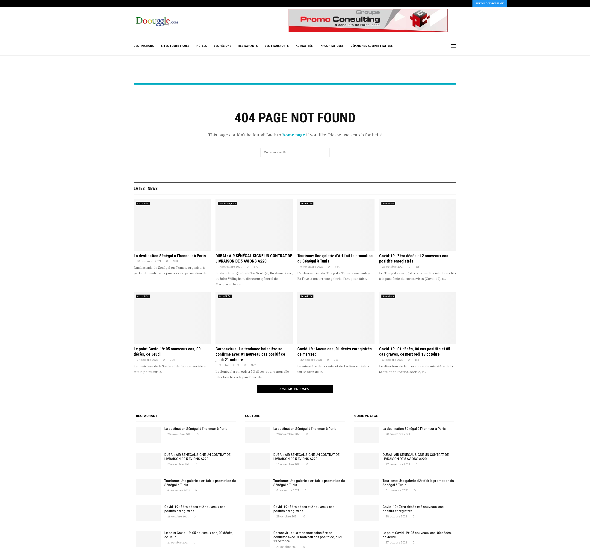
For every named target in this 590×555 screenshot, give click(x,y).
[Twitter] (416, 46)
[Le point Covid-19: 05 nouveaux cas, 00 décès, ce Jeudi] (172, 318)
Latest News (146, 188)
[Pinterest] (425, 46)
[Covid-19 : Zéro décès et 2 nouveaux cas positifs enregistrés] (417, 225)
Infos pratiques (332, 45)
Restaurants (248, 45)
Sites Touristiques (175, 45)
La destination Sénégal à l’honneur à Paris (170, 255)
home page (293, 134)
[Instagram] (421, 46)
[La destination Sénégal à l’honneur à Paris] (172, 225)
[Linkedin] (430, 46)
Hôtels (201, 45)
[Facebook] (411, 46)
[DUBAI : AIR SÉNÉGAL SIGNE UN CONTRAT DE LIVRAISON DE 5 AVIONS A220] (254, 225)
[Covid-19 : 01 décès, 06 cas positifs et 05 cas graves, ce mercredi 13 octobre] (417, 318)
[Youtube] (435, 46)
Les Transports (277, 45)
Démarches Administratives (372, 45)
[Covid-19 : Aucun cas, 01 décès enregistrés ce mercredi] (336, 318)
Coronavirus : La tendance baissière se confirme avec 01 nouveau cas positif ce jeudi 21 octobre (250, 354)
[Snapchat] (440, 46)
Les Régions (222, 45)
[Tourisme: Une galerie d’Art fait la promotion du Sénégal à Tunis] (336, 225)
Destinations (144, 45)
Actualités (304, 45)
